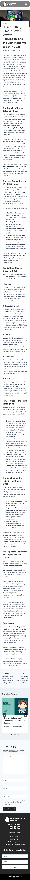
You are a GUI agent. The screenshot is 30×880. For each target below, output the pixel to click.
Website (6, 796)
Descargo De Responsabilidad (15, 844)
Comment (7, 757)
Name (6, 780)
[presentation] (15, 706)
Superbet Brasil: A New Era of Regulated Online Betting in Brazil (8, 678)
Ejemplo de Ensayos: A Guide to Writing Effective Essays (22, 678)
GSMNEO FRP (17, 877)
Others (5, 23)
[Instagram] (15, 827)
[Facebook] (11, 827)
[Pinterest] (19, 827)
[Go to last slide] (4, 715)
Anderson (6, 50)
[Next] (25, 715)
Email (5, 788)
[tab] (11, 734)
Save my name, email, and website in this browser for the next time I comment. (15, 802)
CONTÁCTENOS (15, 839)
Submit (15, 867)
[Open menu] (26, 4)
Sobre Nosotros (15, 836)
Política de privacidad (15, 842)
